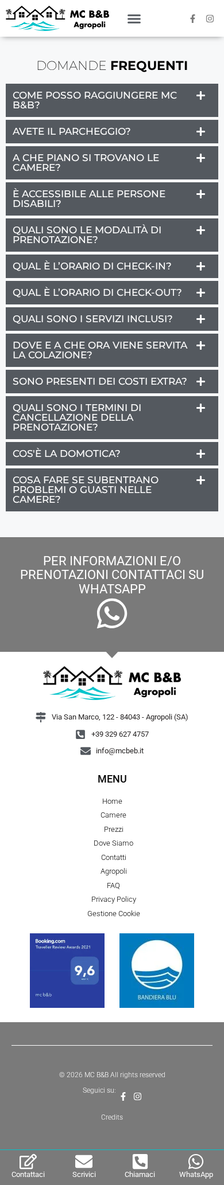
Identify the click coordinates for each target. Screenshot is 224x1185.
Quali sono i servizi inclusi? (93, 318)
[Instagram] (209, 18)
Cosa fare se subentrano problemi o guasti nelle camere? (86, 489)
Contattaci (28, 1174)
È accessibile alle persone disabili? (89, 198)
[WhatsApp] (195, 1161)
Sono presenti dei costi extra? (100, 381)
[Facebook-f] (192, 18)
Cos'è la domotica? (67, 453)
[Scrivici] (83, 1161)
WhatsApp (196, 1174)
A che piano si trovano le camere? (86, 162)
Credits (112, 1117)
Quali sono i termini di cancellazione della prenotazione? (77, 417)
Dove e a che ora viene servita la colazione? (100, 350)
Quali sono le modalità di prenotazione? (87, 234)
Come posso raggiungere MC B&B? (95, 100)
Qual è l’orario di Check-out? (97, 292)
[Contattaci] (28, 1161)
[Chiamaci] (140, 1161)
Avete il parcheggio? (72, 131)
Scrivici (84, 1174)
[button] (134, 18)
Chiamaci (140, 1174)
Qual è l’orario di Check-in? (92, 266)
